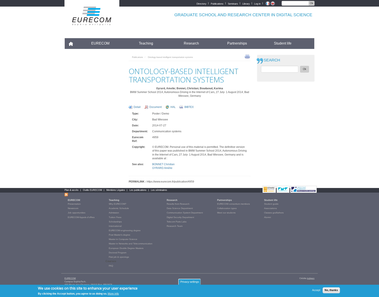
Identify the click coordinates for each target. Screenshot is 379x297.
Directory (201, 3)
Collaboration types (227, 208)
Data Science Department (180, 208)
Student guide (271, 204)
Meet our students (226, 212)
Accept (316, 290)
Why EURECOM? (117, 204)
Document (155, 107)
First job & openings (119, 257)
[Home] (91, 22)
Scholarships (115, 221)
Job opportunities (76, 212)
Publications (217, 3)
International (115, 226)
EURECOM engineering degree (125, 230)
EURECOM (100, 43)
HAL (173, 107)
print (247, 56)
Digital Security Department (180, 217)
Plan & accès (71, 190)
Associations (270, 208)
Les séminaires (159, 190)
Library (246, 3)
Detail (137, 107)
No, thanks (331, 290)
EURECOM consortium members (233, 204)
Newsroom (73, 208)
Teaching (146, 43)
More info (113, 293)
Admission (114, 212)
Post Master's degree (119, 235)
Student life (282, 43)
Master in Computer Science (123, 239)
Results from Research (178, 204)
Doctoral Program (117, 252)
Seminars (233, 3)
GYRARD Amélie (162, 168)
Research (191, 43)
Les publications (138, 190)
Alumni (267, 217)
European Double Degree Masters (126, 248)
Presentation (74, 204)
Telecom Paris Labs (176, 221)
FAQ (111, 266)
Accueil (72, 43)
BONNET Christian (163, 164)
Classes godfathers (274, 212)
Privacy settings (189, 281)
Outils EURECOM (92, 190)
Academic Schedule (119, 208)
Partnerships (237, 43)
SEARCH (272, 60)
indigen (311, 278)
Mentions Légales (115, 190)
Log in (257, 3)
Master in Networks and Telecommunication (130, 243)
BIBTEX (189, 107)
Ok (311, 3)
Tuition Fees (115, 217)
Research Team (174, 226)
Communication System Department (185, 212)
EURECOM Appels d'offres (81, 217)
